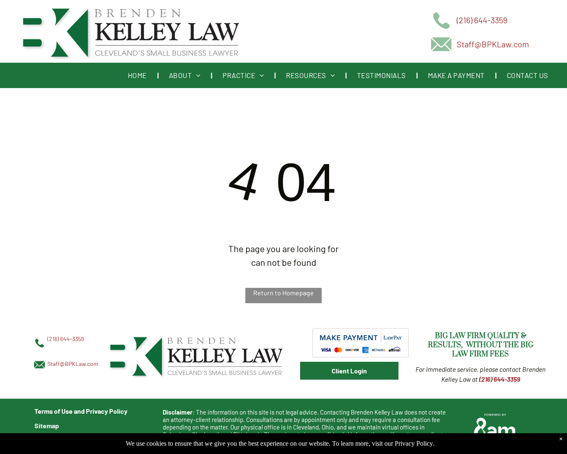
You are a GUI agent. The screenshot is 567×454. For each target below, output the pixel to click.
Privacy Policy (414, 443)
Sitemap (46, 425)
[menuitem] (138, 75)
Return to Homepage (283, 293)
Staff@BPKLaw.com (493, 44)
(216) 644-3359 (482, 20)
